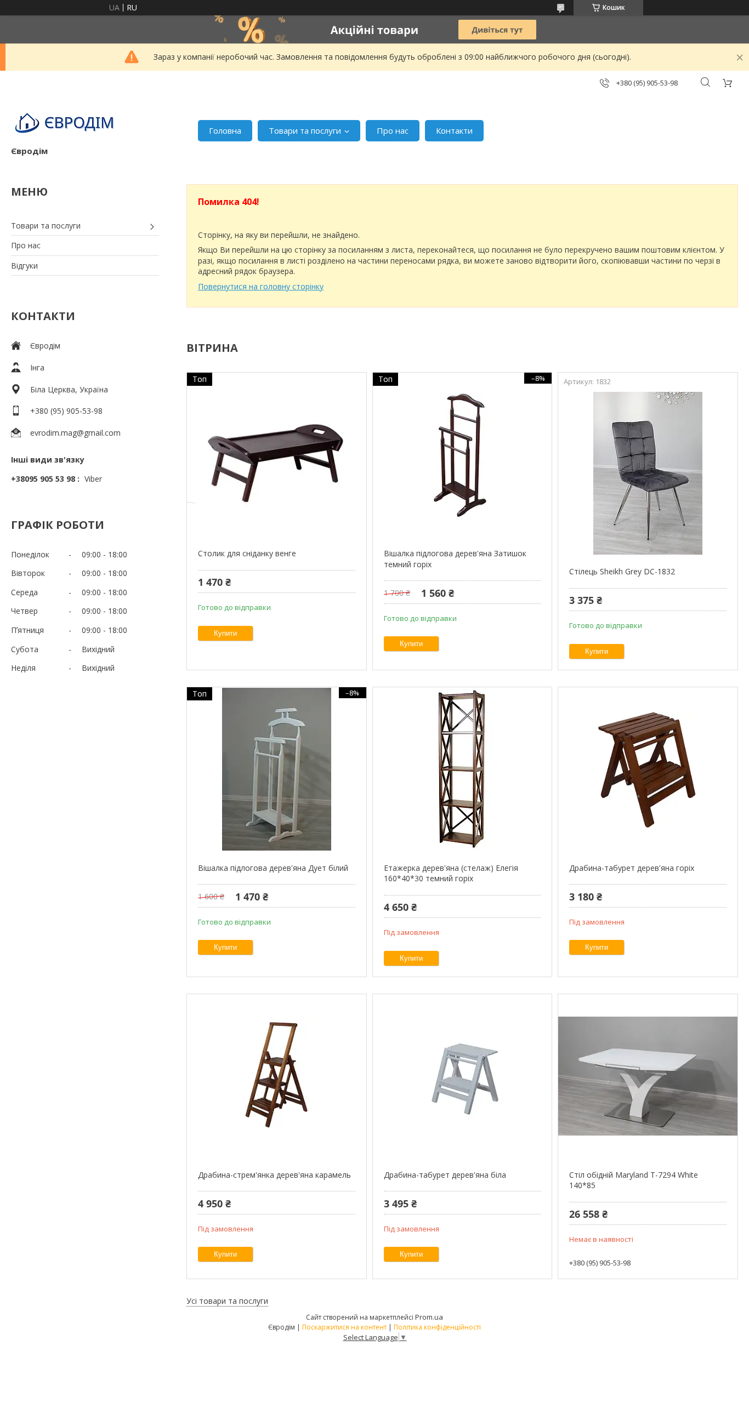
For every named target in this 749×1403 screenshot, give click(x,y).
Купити (225, 633)
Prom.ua (429, 1317)
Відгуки (24, 265)
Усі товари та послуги (227, 1301)
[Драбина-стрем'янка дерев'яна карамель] (276, 1076)
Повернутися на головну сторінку (261, 286)
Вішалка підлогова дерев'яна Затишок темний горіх (455, 558)
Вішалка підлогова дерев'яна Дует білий (273, 868)
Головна (225, 130)
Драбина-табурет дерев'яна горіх (631, 868)
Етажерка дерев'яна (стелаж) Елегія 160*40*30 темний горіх (451, 873)
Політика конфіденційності (437, 1327)
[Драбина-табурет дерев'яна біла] (462, 1076)
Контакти (454, 130)
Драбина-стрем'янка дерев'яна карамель (274, 1175)
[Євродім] (66, 125)
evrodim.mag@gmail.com (75, 432)
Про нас (392, 130)
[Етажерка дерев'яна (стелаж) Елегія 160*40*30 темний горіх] (462, 769)
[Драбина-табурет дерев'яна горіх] (647, 769)
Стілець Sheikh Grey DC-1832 (622, 571)
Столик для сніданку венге (247, 553)
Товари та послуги (305, 130)
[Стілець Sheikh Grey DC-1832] (647, 473)
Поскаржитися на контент (344, 1327)
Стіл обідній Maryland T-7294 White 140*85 (633, 1180)
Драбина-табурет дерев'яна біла (445, 1175)
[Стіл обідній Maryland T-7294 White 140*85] (647, 1076)
